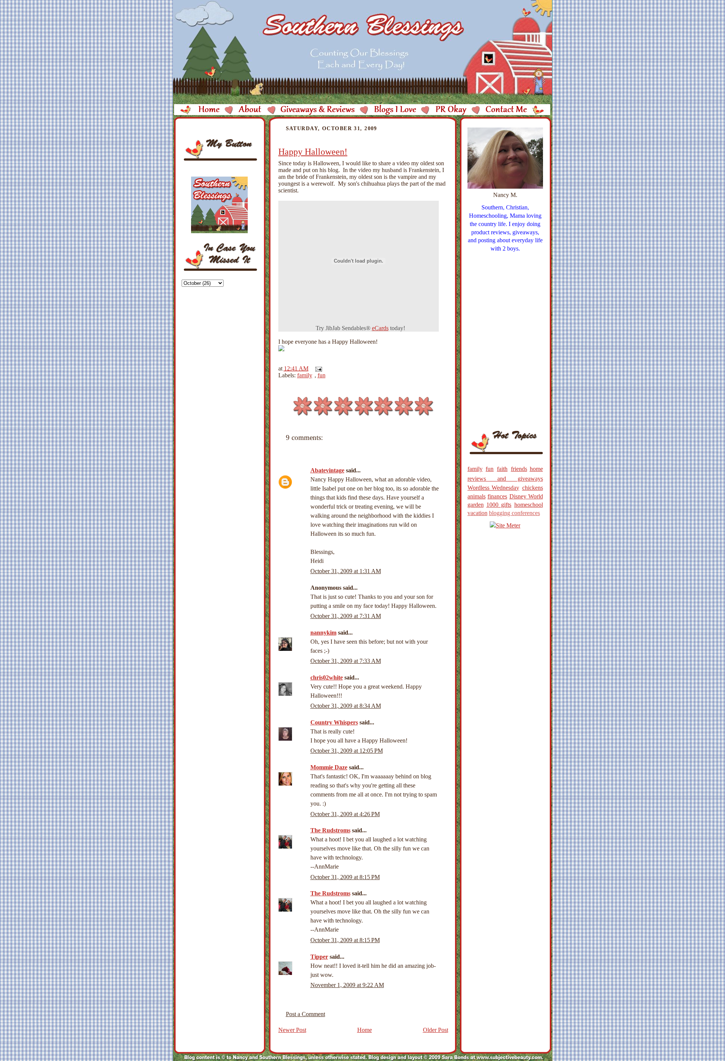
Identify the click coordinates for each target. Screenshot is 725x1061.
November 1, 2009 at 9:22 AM (347, 985)
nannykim (323, 632)
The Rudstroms (330, 830)
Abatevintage (327, 470)
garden (475, 504)
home (536, 469)
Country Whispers (334, 722)
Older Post (435, 1030)
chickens (532, 487)
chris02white (326, 677)
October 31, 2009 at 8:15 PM (345, 877)
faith (502, 469)
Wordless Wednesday (493, 487)
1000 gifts (498, 504)
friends (519, 469)
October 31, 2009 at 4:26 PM (345, 814)
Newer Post (292, 1030)
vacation (477, 513)
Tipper (319, 956)
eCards (380, 328)
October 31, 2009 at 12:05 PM (346, 750)
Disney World (526, 496)
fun (321, 375)
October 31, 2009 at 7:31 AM (345, 616)
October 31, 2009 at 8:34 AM (345, 706)
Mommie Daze (328, 767)
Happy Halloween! (312, 152)
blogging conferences (514, 513)
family (304, 375)
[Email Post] (317, 368)
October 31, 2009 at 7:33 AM (345, 661)
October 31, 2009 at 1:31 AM (345, 571)
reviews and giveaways (505, 478)
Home (364, 1030)
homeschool (528, 504)
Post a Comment (305, 1014)
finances (497, 496)
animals (476, 496)
